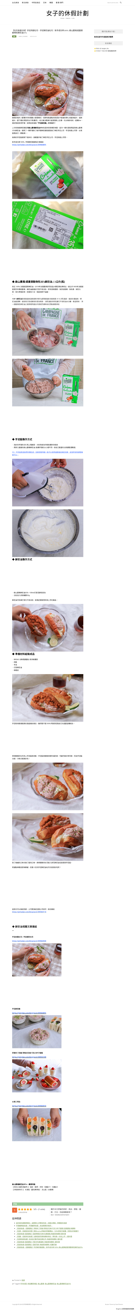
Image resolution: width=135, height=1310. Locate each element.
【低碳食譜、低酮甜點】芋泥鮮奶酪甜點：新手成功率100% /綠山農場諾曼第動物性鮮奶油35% (49, 1247)
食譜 (14, 36)
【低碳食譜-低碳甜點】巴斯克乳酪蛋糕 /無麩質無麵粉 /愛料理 (38, 1242)
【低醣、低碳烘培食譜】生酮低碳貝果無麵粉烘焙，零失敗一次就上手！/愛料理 (44, 1236)
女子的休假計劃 (67, 13)
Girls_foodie (23, 36)
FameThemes (119, 1304)
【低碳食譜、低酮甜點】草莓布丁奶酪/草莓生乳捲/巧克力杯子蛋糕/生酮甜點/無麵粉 (45, 1228)
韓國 (51, 2)
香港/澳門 (59, 2)
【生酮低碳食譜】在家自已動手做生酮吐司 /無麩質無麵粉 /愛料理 (39, 1239)
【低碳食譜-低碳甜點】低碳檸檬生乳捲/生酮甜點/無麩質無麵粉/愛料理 (41, 1234)
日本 (45, 2)
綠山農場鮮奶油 (50, 1284)
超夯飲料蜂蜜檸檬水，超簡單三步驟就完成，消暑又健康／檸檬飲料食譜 (41, 1223)
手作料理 (23, 1284)
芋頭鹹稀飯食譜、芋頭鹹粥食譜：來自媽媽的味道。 (34, 1226)
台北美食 (15, 2)
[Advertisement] (47, 54)
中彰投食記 (36, 2)
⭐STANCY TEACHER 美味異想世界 (105, 51)
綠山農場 (41, 1284)
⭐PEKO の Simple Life (101, 48)
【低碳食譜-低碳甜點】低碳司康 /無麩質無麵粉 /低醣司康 (36, 1245)
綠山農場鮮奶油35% (64, 1284)
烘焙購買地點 (32, 1284)
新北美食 (25, 2)
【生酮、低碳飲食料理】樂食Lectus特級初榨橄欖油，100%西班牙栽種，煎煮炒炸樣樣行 (47, 1231)
